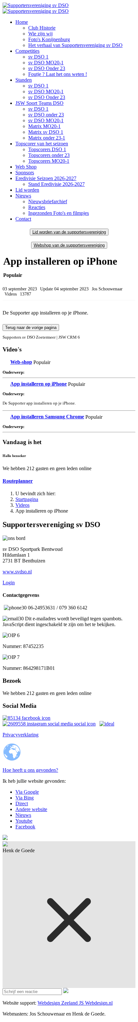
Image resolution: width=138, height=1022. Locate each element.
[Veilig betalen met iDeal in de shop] (106, 723)
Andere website (31, 809)
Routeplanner (18, 481)
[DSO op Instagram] (26, 718)
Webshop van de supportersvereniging (69, 245)
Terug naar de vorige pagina (30, 327)
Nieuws (23, 815)
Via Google (27, 792)
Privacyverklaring (21, 734)
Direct (21, 803)
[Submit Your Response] (65, 991)
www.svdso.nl (17, 571)
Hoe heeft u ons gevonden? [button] (30, 770)
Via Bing (24, 797)
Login (9, 582)
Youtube (23, 821)
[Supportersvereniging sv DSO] (36, 8)
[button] (21, 22)
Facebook (25, 826)
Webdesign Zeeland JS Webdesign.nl (75, 1003)
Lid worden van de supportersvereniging (69, 232)
